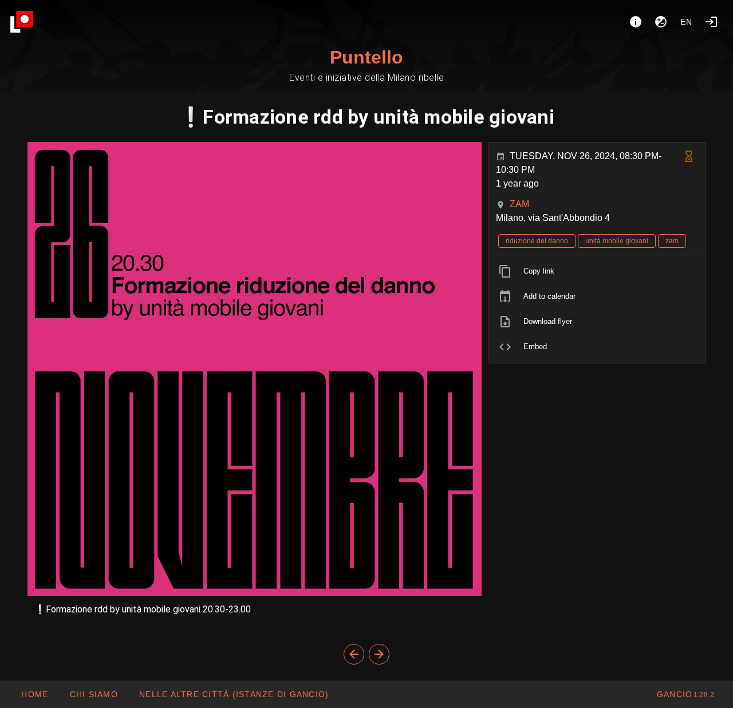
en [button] (686, 21)
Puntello (366, 57)
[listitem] (597, 271)
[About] (635, 21)
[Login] (711, 21)
